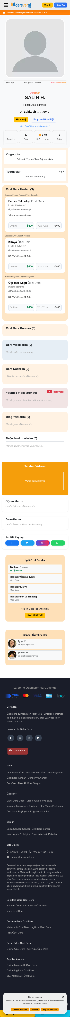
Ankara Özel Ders (37, 905)
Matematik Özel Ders (18, 927)
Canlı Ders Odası (16, 800)
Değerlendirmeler (39, 811)
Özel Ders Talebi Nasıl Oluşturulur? (35, 126)
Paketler (52, 834)
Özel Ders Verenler (29, 772)
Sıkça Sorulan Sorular (18, 828)
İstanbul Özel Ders (17, 905)
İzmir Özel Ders (15, 911)
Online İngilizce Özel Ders (20, 970)
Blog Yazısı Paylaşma (51, 806)
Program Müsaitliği (43, 119)
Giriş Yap (61, 5)
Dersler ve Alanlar (37, 777)
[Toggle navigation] (6, 6)
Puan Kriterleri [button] (39, 834)
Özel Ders (19, 569)
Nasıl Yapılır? (14, 834)
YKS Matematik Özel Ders (20, 975)
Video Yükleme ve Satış (39, 800)
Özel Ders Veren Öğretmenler (19, 13)
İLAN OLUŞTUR (35, 615)
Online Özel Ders (16, 949)
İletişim (26, 834)
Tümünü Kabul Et (20, 1010)
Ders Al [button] (22, 783)
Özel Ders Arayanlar (52, 772)
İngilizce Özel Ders (41, 927)
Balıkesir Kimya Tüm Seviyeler (17, 236)
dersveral (19, 750)
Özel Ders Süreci (41, 828)
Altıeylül (44, 111)
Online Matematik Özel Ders (22, 965)
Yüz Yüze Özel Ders (37, 949)
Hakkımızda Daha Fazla (19, 729)
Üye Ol (47, 5)
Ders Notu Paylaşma (18, 811)
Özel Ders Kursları (16, 777)
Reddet (35, 1010)
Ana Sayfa (12, 772)
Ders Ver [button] (11, 783)
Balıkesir (36, 13)
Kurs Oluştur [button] (34, 783)
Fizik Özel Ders (15, 932)
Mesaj (23, 119)
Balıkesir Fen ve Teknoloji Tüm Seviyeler (21, 195)
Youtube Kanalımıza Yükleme (22, 806)
